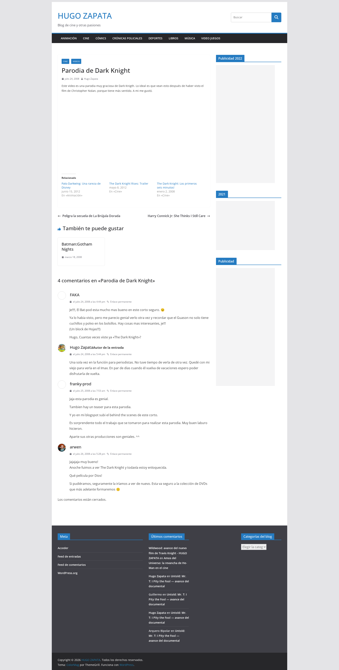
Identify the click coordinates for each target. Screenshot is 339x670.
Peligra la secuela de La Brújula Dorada (91, 216)
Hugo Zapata (91, 78)
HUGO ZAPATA (85, 15)
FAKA (74, 294)
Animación (69, 38)
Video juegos (210, 38)
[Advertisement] (245, 124)
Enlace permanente (121, 301)
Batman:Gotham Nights (77, 246)
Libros (173, 38)
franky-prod (80, 384)
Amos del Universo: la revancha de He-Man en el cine (168, 563)
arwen (75, 447)
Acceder (63, 548)
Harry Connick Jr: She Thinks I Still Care (176, 216)
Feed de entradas (69, 556)
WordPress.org (67, 573)
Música (190, 38)
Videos (76, 61)
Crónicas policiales (127, 38)
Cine (86, 38)
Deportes (155, 38)
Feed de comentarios (72, 565)
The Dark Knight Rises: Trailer (128, 183)
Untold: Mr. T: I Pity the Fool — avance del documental (169, 581)
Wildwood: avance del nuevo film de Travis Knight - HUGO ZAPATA (168, 553)
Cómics (101, 38)
